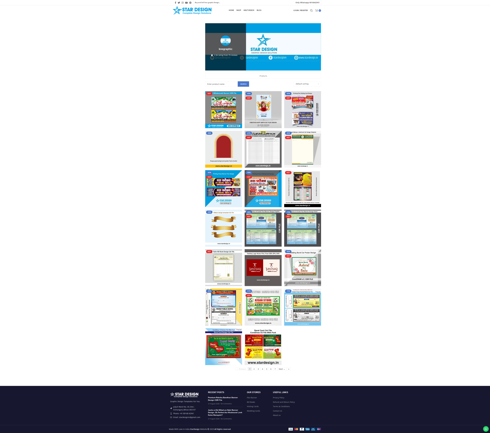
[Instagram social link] (182, 3)
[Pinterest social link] (190, 3)
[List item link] (186, 413)
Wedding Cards (253, 411)
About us (277, 415)
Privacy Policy (278, 397)
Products (263, 76)
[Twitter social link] (179, 3)
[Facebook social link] (175, 3)
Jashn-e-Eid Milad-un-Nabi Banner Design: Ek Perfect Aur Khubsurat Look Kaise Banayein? (225, 412)
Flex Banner (252, 397)
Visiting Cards (253, 406)
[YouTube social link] (186, 3)
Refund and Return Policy (284, 402)
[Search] (311, 10)
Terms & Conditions (281, 406)
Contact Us (277, 411)
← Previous (241, 369)
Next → (282, 369)
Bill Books (251, 402)
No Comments (226, 404)
